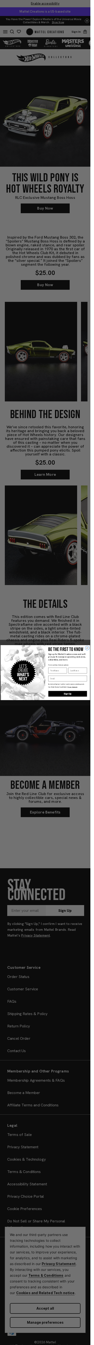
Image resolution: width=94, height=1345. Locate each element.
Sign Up (68, 693)
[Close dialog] (87, 648)
